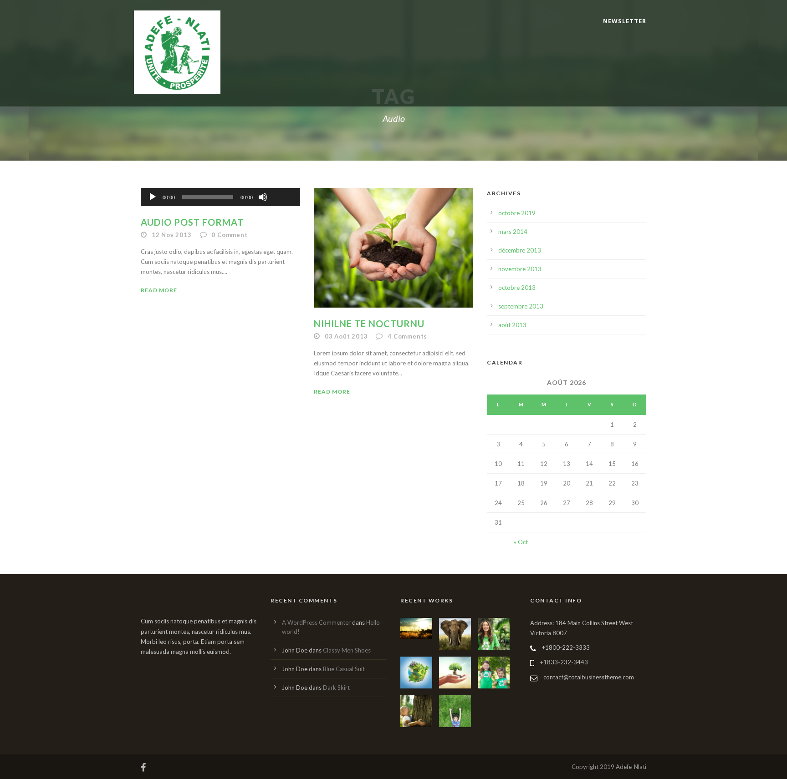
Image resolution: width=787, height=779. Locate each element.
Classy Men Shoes (347, 650)
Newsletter (624, 21)
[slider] (283, 182)
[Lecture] (152, 197)
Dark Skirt (336, 687)
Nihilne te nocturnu (369, 323)
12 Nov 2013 (172, 234)
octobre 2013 (517, 287)
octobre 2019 (517, 213)
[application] (220, 197)
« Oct (521, 542)
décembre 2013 (519, 250)
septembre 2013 (520, 306)
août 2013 (512, 325)
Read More (159, 290)
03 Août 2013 (346, 336)
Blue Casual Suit (344, 669)
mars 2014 (512, 231)
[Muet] (262, 197)
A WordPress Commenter (316, 622)
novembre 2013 (520, 269)
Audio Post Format (192, 222)
